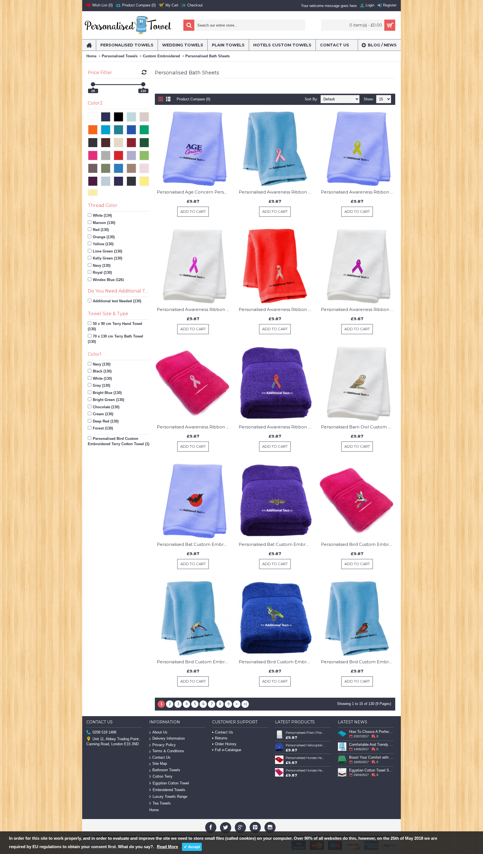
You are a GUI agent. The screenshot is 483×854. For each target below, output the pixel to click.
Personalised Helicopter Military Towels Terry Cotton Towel (305, 745)
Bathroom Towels (166, 770)
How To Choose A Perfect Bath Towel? (371, 732)
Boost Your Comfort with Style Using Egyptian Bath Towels (371, 757)
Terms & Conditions (168, 751)
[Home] (89, 45)
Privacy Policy (164, 745)
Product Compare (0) (193, 99)
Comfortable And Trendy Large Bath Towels (371, 744)
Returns (221, 738)
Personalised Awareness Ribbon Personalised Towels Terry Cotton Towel (276, 192)
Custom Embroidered (161, 56)
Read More (167, 846)
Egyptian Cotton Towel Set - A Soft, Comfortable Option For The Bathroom (371, 770)
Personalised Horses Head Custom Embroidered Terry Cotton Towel (305, 758)
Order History (225, 744)
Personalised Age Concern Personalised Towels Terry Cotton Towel (194, 192)
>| (245, 704)
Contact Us (161, 757)
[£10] (143, 84)
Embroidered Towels (169, 790)
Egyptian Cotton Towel (171, 783)
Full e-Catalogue (228, 750)
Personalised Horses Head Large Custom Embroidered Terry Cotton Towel (305, 770)
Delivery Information (168, 738)
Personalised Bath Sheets (207, 56)
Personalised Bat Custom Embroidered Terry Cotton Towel (194, 544)
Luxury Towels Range (170, 796)
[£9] (93, 84)
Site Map (159, 763)
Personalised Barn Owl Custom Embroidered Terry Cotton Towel (358, 427)
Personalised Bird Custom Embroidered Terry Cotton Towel (358, 544)
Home (91, 56)
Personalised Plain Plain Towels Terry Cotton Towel (305, 732)
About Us (159, 732)
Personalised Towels (120, 56)
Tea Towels (162, 803)
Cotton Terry (162, 776)
